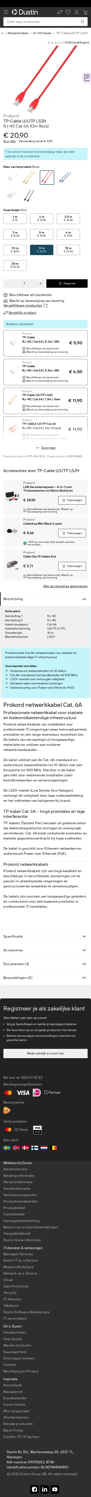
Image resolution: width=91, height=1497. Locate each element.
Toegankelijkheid (16, 1234)
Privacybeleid (14, 1208)
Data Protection (16, 1286)
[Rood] (10, 177)
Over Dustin (12, 1339)
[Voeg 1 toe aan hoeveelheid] (40, 283)
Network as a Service (20, 1273)
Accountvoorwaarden (20, 1201)
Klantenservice (15, 1169)
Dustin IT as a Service (20, 1260)
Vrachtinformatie (16, 1189)
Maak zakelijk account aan (45, 1053)
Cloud (8, 1280)
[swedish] (6, 1148)
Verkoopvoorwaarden (20, 1195)
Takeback (11, 1306)
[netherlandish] (44, 1148)
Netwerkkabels (18, 33)
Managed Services (18, 1254)
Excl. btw (9, 141)
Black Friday (13, 1430)
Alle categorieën (16, 1411)
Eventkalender (15, 1398)
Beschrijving (13, 599)
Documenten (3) (16, 964)
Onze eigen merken (18, 1358)
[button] (59, 12)
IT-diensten (12, 1299)
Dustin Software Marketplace (26, 1312)
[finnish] (34, 1148)
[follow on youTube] (55, 1489)
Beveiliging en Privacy (20, 1371)
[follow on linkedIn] (44, 1489)
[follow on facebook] (34, 1489)
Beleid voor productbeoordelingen (30, 1227)
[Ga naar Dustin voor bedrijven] (25, 12)
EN (13, 1322)
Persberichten (14, 1332)
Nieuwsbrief (12, 1392)
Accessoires (13, 950)
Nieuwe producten (18, 1424)
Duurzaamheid (14, 1352)
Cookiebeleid (13, 1214)
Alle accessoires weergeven (65, 586)
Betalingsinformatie (19, 1176)
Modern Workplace (18, 1267)
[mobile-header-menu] (5, 12)
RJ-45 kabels (42, 33)
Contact (9, 1365)
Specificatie (13, 936)
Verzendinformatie (18, 1182)
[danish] (25, 1148)
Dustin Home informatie (22, 1240)
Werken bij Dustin (17, 1345)
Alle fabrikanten (16, 1417)
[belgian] (53, 1148)
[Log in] (76, 12)
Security (10, 1293)
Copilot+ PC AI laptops (21, 1437)
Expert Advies (14, 1404)
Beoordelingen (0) (17, 978)
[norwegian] (16, 1148)
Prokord (11, 115)
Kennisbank (12, 1385)
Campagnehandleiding (21, 1221)
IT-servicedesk (15, 1318)
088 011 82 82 (32, 1078)
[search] (82, 21)
